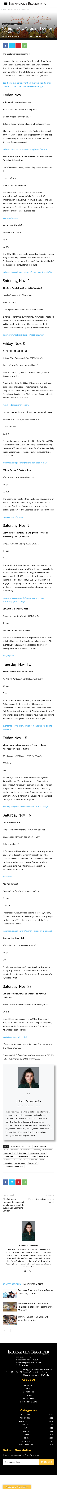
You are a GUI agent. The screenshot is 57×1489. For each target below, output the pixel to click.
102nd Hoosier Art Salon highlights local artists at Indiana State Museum (36, 1306)
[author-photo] (28, 1241)
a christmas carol (17, 1146)
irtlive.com (7, 876)
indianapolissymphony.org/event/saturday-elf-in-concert (27, 931)
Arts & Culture (23, 9)
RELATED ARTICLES (12, 1284)
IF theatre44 (23, 1156)
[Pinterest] (18, 45)
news (42, 1160)
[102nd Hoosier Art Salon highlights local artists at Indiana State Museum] (10, 1307)
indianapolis (44, 1156)
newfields (33, 1160)
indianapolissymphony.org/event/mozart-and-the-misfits (27, 272)
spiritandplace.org (10, 218)
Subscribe (46, 1462)
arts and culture (40, 1146)
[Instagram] (25, 1271)
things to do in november (13, 1166)
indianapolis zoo (10, 1160)
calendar (14, 1150)
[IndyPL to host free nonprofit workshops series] (10, 1320)
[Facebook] (5, 45)
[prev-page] (4, 1330)
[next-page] (9, 1330)
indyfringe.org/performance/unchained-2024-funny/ (25, 806)
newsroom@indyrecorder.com (28, 1362)
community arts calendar (42, 1150)
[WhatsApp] (24, 45)
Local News (12, 9)
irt (20, 1160)
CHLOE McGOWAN (11, 36)
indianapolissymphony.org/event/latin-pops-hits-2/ (25, 462)
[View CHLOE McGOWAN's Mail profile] (28, 1093)
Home (3, 9)
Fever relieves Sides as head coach (41, 1200)
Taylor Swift (32, 1163)
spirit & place (20, 1163)
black (6, 1150)
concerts (7, 1153)
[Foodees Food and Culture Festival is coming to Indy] (10, 1293)
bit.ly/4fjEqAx (8, 655)
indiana (33, 1156)
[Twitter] (12, 45)
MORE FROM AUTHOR (33, 1284)
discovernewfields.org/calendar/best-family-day (23, 335)
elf (15, 1153)
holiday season (9, 1156)
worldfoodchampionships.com (16, 405)
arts (29, 1146)
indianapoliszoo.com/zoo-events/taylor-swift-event (25, 149)
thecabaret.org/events (13, 517)
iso (25, 1160)
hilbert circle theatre (37, 1153)
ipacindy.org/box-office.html (15, 1037)
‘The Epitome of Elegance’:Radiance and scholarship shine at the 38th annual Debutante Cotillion (13, 1205)
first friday (23, 1153)
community (25, 1150)
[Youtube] (21, 1372)
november (8, 1163)
